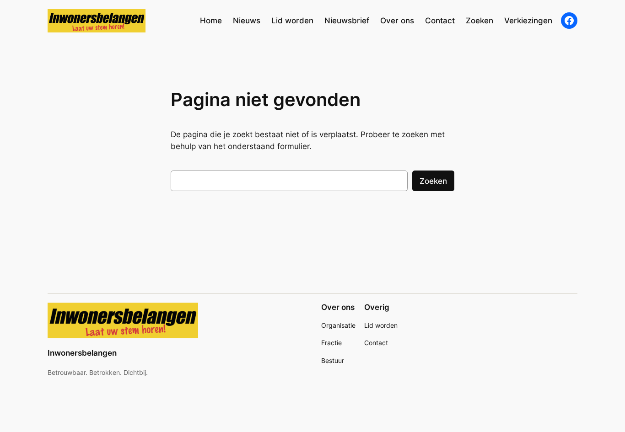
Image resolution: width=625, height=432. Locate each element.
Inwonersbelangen (82, 352)
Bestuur (332, 360)
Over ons (338, 307)
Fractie (331, 343)
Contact (376, 343)
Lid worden (381, 325)
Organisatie (338, 325)
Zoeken (433, 181)
